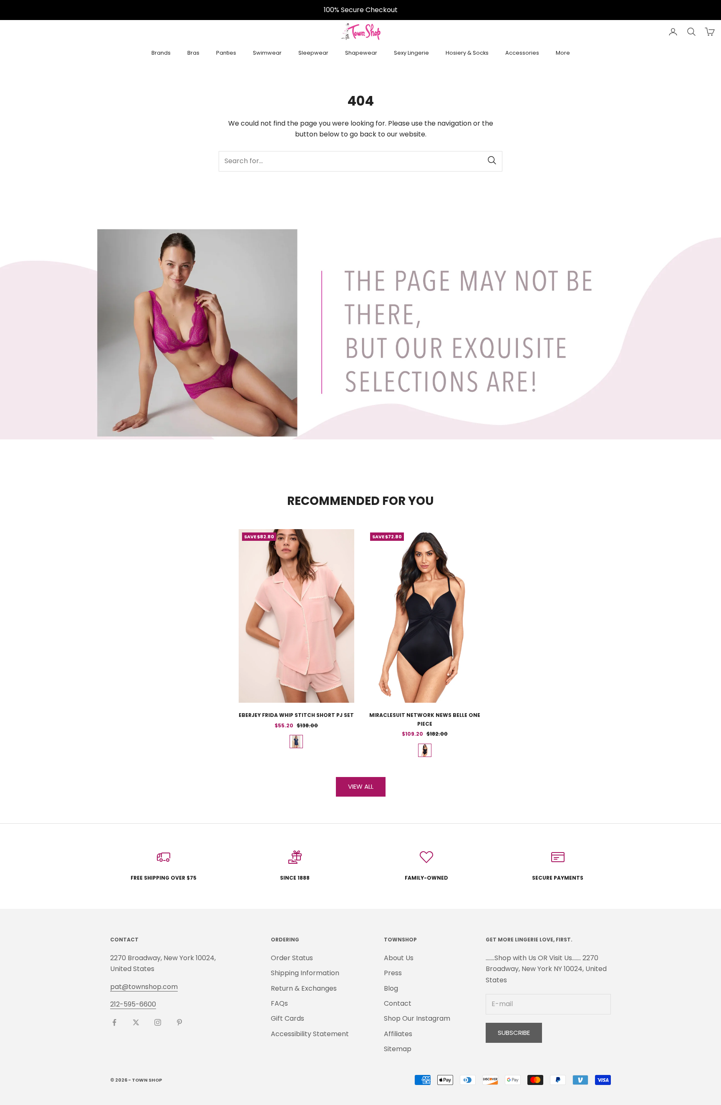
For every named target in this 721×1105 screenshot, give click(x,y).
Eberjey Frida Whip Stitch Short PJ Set (296, 715)
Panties (226, 52)
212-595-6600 (133, 1004)
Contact (397, 1003)
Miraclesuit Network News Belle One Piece (424, 719)
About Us (398, 958)
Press (393, 973)
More (563, 52)
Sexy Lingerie (411, 52)
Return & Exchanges (304, 988)
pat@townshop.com (144, 986)
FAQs (279, 1003)
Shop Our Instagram (417, 1018)
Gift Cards (287, 1018)
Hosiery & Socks (467, 52)
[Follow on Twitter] (136, 1022)
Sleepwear (313, 52)
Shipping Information (305, 973)
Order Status (292, 958)
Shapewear (361, 52)
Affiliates (398, 1034)
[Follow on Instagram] (158, 1022)
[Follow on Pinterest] (179, 1022)
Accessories (522, 52)
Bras (193, 52)
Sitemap (397, 1049)
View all (360, 786)
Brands (161, 52)
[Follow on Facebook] (114, 1022)
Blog (391, 988)
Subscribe (514, 1032)
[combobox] (360, 161)
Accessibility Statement (310, 1034)
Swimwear (267, 52)
